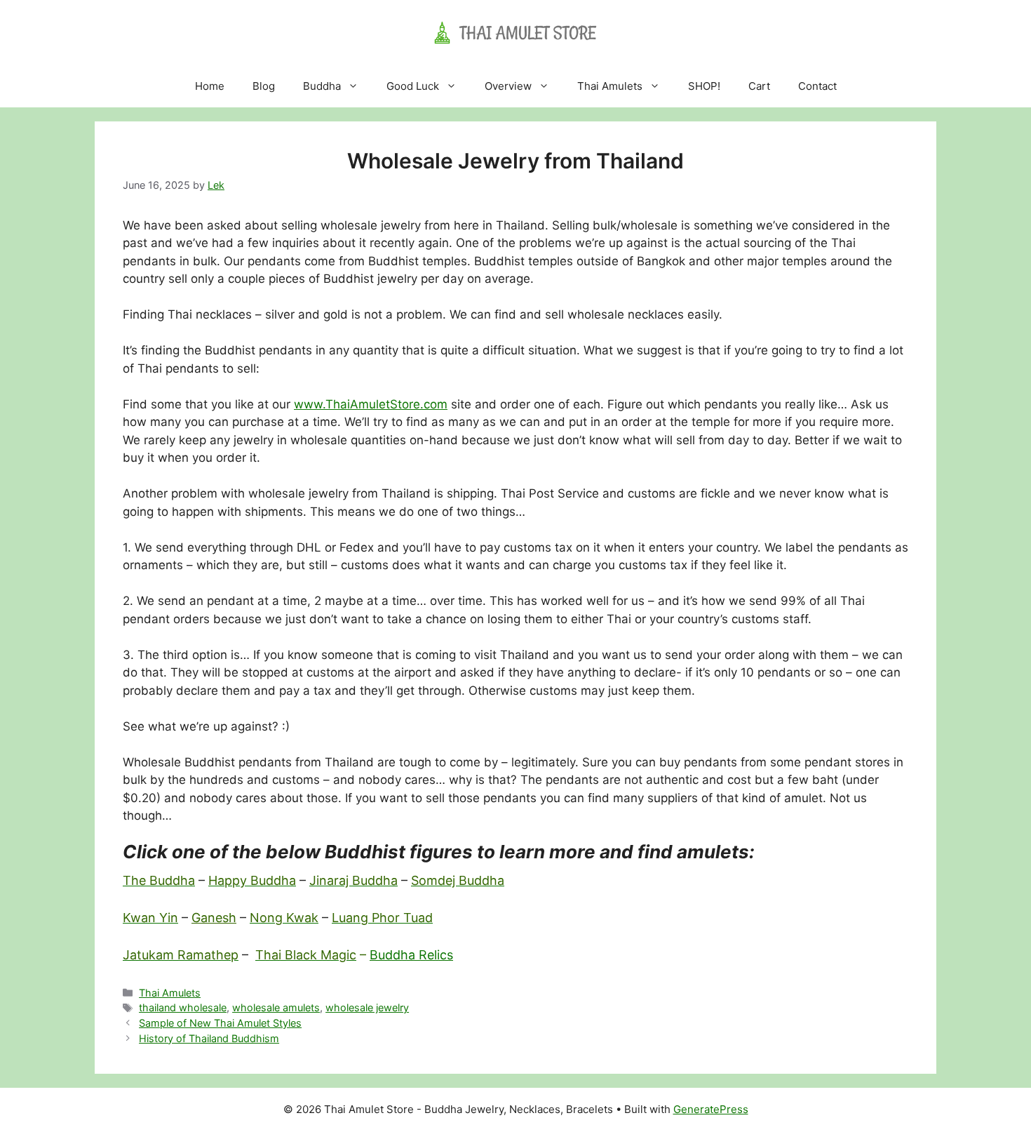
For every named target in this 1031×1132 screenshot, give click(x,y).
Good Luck (412, 86)
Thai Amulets (609, 86)
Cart (759, 86)
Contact (817, 86)
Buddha (322, 86)
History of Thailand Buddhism (209, 1038)
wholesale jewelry (367, 1007)
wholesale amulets (276, 1007)
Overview (508, 86)
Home (209, 86)
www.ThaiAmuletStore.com (370, 404)
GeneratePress (710, 1109)
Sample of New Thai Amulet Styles (220, 1023)
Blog (263, 86)
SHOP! (704, 86)
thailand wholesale (183, 1007)
